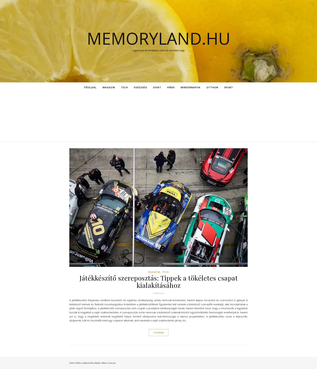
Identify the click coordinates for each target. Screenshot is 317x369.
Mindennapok (190, 87)
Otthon (212, 87)
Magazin (109, 87)
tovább (158, 332)
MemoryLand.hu (158, 38)
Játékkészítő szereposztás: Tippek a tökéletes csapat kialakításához (158, 281)
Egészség (140, 87)
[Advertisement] (158, 117)
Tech (124, 87)
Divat (157, 87)
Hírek (171, 87)
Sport (228, 87)
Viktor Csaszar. (108, 362)
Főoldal (90, 87)
